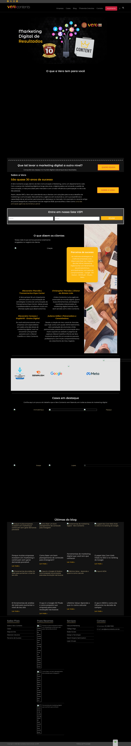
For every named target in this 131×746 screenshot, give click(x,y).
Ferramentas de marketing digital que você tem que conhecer (79, 556)
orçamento (111, 8)
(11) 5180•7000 (109, 626)
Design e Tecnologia (74, 635)
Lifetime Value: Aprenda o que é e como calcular (78, 604)
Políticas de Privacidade (83, 744)
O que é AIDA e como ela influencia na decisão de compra (106, 605)
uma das (78, 201)
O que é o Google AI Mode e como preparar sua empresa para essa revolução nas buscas (51, 606)
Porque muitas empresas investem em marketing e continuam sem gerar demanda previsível (23, 558)
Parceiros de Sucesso (14, 638)
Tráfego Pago (71, 629)
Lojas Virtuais (71, 641)
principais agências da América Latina (25, 204)
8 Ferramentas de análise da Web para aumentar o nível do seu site (23, 605)
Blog (75, 8)
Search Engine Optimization (76, 638)
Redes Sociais (71, 632)
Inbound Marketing (73, 625)
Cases (9, 629)
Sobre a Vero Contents (14, 625)
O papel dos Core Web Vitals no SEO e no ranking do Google (106, 557)
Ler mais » (16, 566)
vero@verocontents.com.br (110, 629)
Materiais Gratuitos (86, 8)
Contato (100, 8)
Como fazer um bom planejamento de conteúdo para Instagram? (51, 557)
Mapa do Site (11, 632)
